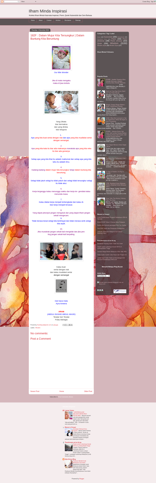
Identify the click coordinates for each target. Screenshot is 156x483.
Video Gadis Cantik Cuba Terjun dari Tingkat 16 (111, 255)
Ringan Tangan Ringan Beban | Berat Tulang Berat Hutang (115, 105)
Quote (99, 43)
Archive (58, 20)
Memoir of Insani (70, 427)
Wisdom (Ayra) (114, 45)
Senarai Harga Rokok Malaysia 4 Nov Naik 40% (112, 251)
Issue (98, 37)
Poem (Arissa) (116, 41)
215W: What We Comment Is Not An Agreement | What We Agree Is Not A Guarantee (116, 119)
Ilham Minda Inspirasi (48, 11)
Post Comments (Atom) (65, 397)
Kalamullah (108, 37)
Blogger (81, 478)
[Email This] (64, 325)
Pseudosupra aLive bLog (73, 442)
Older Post (88, 391)
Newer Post (34, 391)
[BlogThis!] (66, 325)
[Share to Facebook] (70, 325)
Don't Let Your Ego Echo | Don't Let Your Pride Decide (115, 92)
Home (33, 20)
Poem (113, 39)
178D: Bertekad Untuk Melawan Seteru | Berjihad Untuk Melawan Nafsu (116, 185)
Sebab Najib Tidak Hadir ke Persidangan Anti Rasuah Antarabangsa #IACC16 (111, 258)
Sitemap (77, 20)
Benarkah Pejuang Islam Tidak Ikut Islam (110, 243)
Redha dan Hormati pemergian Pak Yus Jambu (111, 225)
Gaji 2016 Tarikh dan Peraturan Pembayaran (110, 228)
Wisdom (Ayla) (101, 45)
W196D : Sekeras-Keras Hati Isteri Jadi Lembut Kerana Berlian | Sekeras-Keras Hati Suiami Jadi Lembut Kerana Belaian (116, 134)
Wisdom (37, 328)
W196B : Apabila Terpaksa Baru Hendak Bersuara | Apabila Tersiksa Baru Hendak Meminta (116, 81)
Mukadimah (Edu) (102, 39)
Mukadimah (120, 37)
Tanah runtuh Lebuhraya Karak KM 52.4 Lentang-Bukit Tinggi (109, 247)
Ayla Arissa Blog (70, 459)
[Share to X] (68, 325)
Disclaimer (68, 20)
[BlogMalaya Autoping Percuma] (98, 290)
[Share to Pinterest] (72, 325)
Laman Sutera (69, 410)
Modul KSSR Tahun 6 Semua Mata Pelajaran (111, 222)
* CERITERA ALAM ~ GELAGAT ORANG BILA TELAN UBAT (80, 413)
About (40, 20)
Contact (49, 20)
